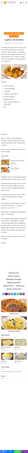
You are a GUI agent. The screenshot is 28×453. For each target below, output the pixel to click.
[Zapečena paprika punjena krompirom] (5, 162)
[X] (6, 294)
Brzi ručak (17, 347)
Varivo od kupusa (15, 168)
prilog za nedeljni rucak (14, 289)
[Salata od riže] (21, 356)
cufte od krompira (14, 276)
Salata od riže (18, 361)
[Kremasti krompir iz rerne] (7, 342)
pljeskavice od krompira (14, 279)
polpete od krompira (14, 282)
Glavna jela (8, 33)
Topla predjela (14, 36)
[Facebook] (3, 294)
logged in (9, 371)
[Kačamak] (7, 356)
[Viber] (20, 294)
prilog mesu (20, 285)
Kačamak (3, 361)
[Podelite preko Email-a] (23, 294)
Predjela (15, 33)
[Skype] (12, 294)
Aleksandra (8, 43)
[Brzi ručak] (21, 342)
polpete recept (8, 285)
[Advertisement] (14, 18)
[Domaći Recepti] (10, 2)
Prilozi (21, 33)
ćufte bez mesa (14, 273)
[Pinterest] (9, 294)
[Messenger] (15, 294)
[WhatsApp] (18, 294)
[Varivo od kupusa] (5, 170)
